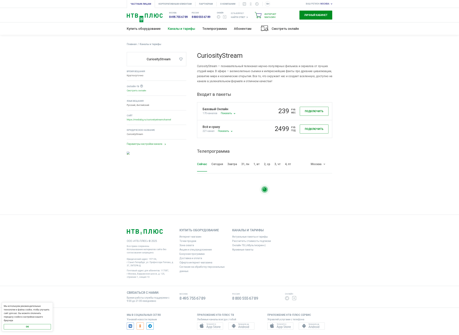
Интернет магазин (270, 15)
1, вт (257, 164)
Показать (226, 113)
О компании (227, 4)
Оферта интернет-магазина (195, 262)
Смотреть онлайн (285, 29)
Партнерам (206, 4)
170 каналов (210, 113)
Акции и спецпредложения (195, 249)
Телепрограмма (214, 29)
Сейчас (202, 164)
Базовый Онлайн (215, 109)
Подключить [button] (314, 111)
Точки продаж (187, 241)
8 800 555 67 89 (201, 17)
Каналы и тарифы (181, 29)
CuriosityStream (159, 59)
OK (27, 326)
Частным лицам (141, 4)
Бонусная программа (192, 253)
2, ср (267, 164)
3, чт (278, 164)
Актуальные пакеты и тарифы (250, 236)
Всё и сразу (211, 127)
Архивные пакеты (242, 249)
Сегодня (217, 164)
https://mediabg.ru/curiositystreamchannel (149, 119)
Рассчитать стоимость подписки (251, 241)
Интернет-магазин (190, 236)
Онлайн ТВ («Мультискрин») (249, 245)
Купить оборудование (144, 29)
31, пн (245, 164)
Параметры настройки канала (144, 143)
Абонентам (242, 29)
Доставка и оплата (190, 258)
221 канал (208, 131)
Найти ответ (238, 17)
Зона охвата (186, 245)
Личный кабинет (316, 15)
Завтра (232, 164)
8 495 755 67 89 (178, 17)
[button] (218, 17)
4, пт (288, 164)
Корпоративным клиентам (175, 4)
